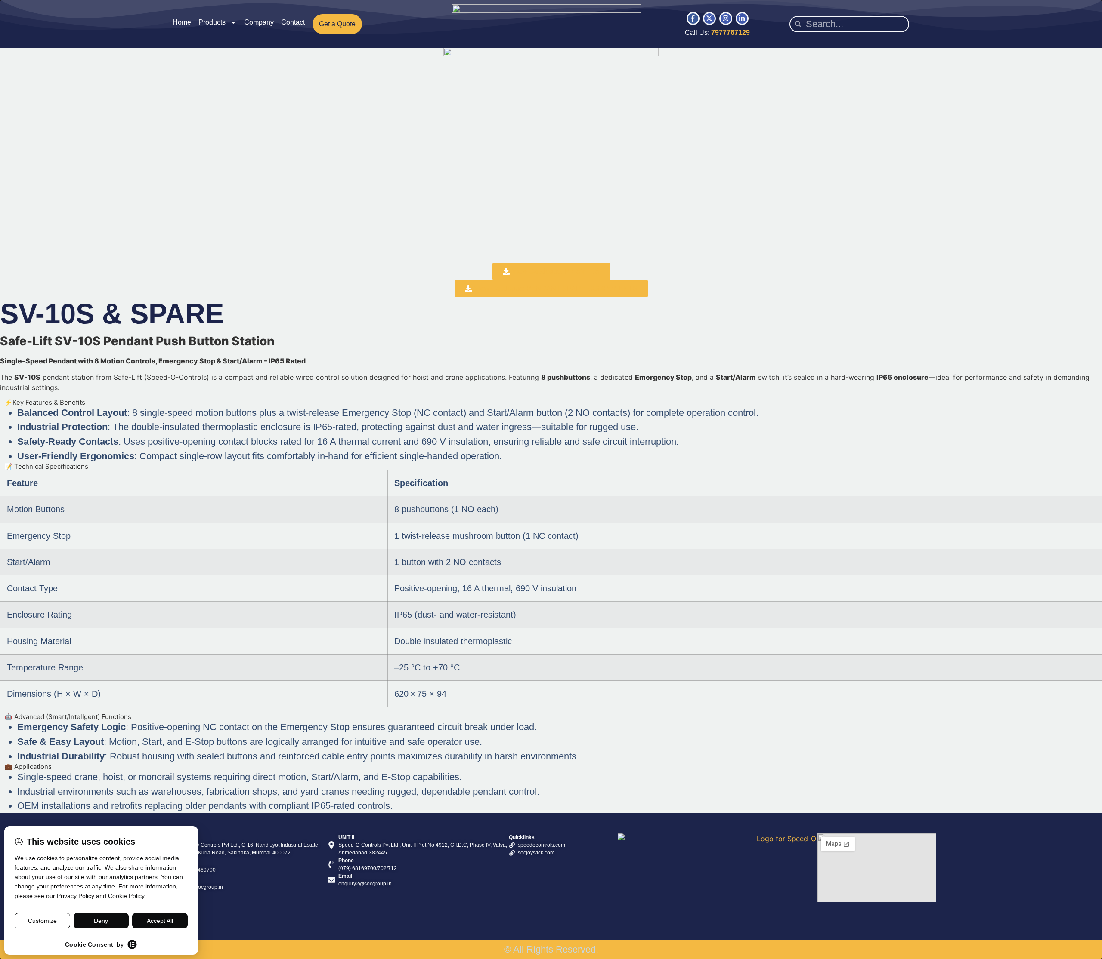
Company (259, 22)
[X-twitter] (709, 18)
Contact (293, 22)
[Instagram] (725, 18)
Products (212, 22)
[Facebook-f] (693, 18)
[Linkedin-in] (742, 18)
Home (182, 22)
